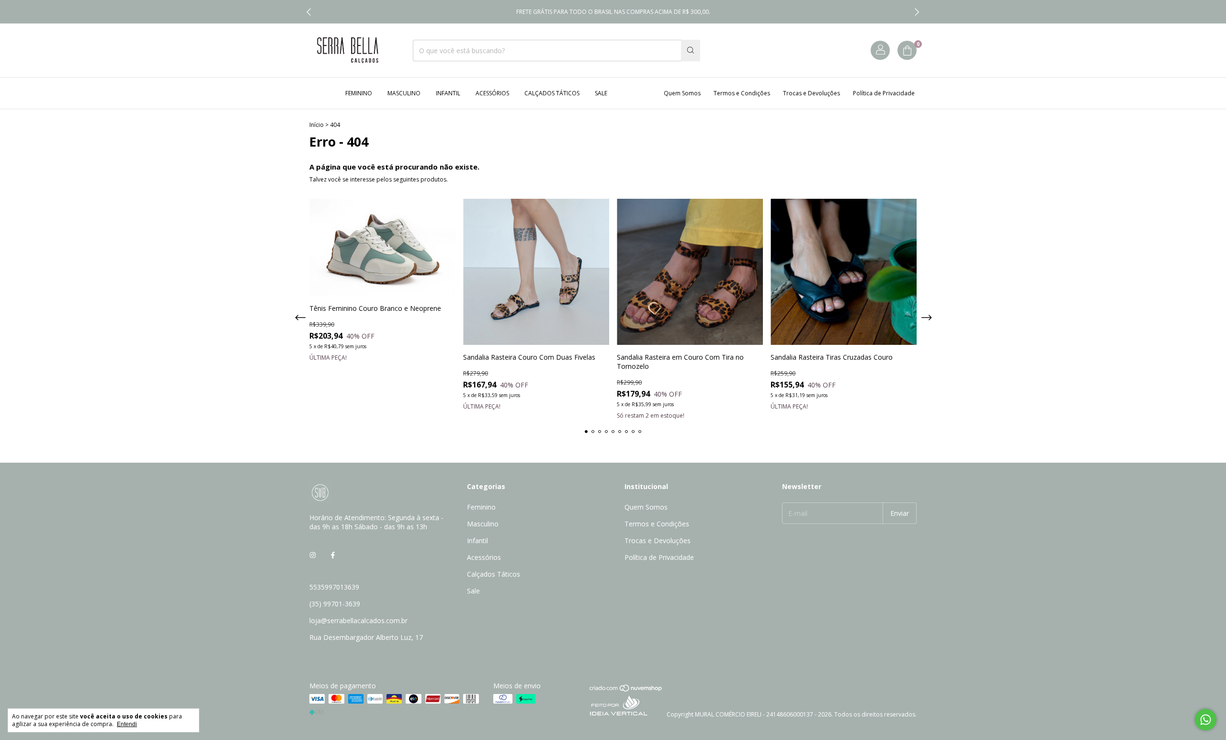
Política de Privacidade (884, 93)
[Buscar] (690, 50)
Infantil (448, 93)
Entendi (127, 724)
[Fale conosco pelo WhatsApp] (1205, 719)
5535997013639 (334, 587)
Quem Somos (682, 93)
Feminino (358, 93)
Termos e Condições (742, 93)
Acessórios (492, 93)
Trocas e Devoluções (811, 93)
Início (316, 125)
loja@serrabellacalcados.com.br (358, 620)
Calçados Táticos (551, 93)
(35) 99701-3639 (334, 603)
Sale (601, 93)
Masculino (403, 93)
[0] (907, 50)
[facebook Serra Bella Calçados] (332, 554)
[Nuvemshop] (626, 690)
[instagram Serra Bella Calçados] (312, 554)
